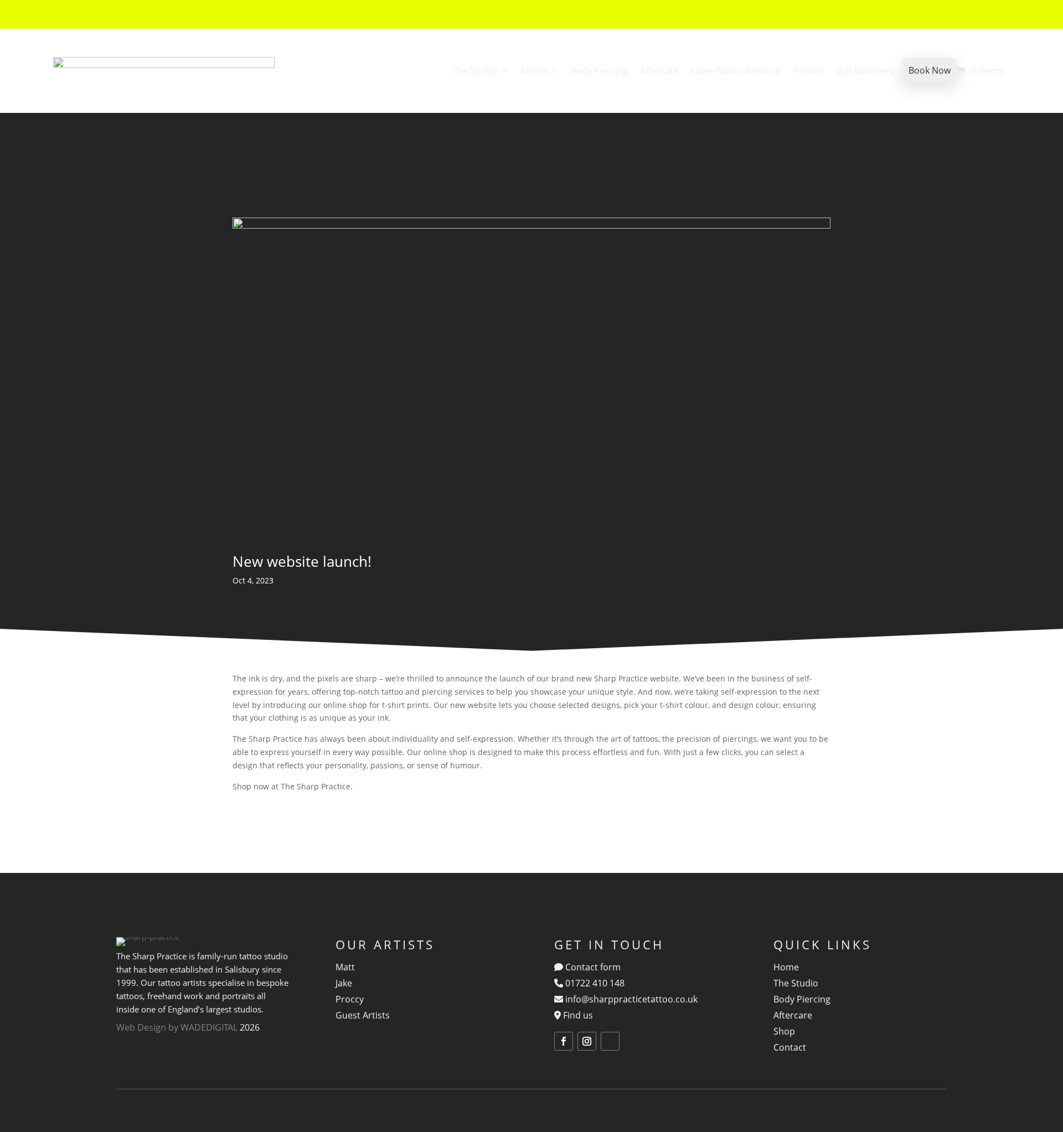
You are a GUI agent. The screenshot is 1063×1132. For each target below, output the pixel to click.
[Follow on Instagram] (586, 1041)
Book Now (930, 70)
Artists (534, 71)
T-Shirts (809, 71)
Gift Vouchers (865, 71)
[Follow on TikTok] (610, 1041)
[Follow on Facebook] (563, 1041)
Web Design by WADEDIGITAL (177, 1027)
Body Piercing (599, 71)
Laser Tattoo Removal (736, 71)
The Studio (474, 71)
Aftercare (659, 71)
